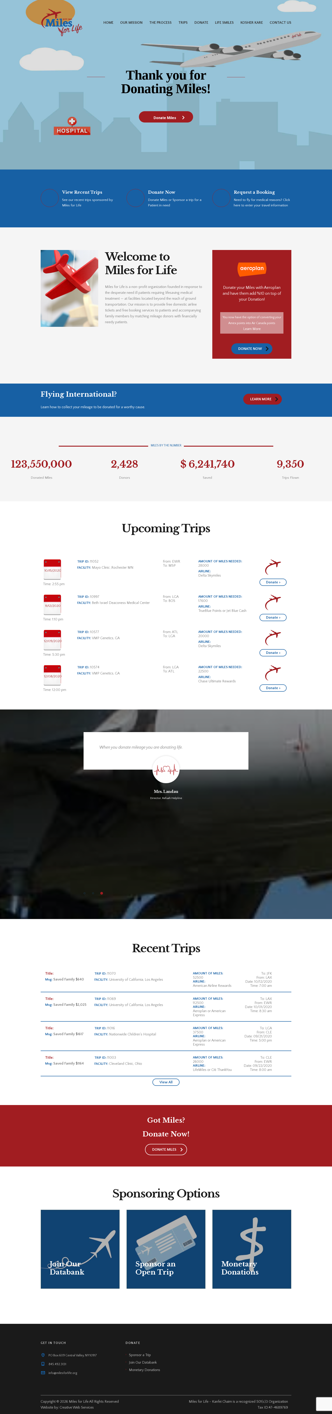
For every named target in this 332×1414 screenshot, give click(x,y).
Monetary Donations (144, 1370)
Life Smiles (224, 23)
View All (166, 1082)
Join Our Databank (143, 1362)
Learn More (252, 329)
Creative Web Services (77, 1407)
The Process (160, 23)
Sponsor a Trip (140, 1355)
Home (108, 23)
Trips (183, 23)
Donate (201, 23)
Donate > (273, 582)
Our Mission (131, 23)
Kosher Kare (252, 23)
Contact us (280, 23)
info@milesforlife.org (63, 1373)
